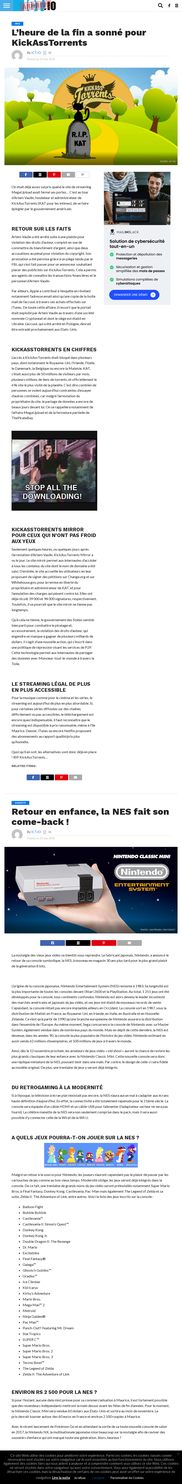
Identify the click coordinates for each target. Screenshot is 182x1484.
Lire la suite (61, 1477)
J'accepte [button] (98, 1478)
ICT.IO (36, 53)
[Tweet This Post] (78, 942)
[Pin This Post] (54, 173)
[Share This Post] (40, 173)
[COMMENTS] (83, 173)
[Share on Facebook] (26, 173)
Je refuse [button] (79, 1478)
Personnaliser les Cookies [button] (127, 1478)
